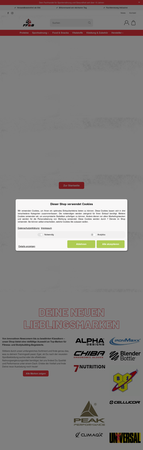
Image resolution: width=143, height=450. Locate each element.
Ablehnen (81, 244)
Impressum (46, 228)
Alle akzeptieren (110, 244)
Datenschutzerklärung (29, 228)
